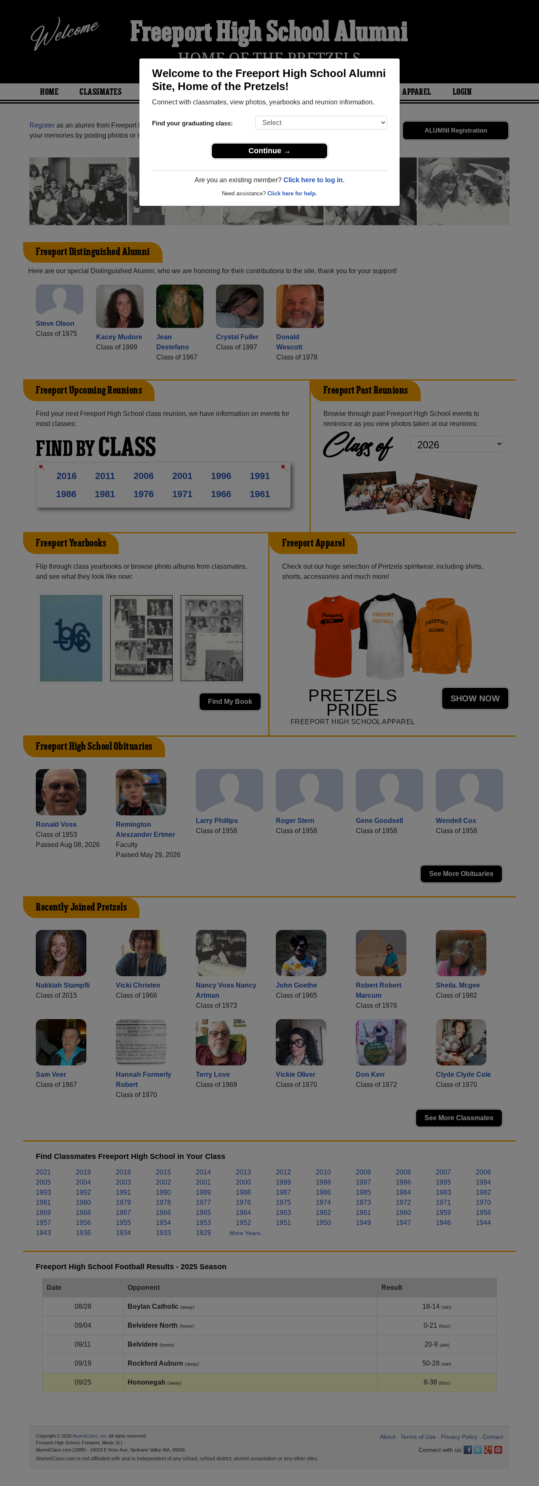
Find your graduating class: (192, 123)
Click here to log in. (313, 180)
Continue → (269, 150)
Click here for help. (292, 193)
